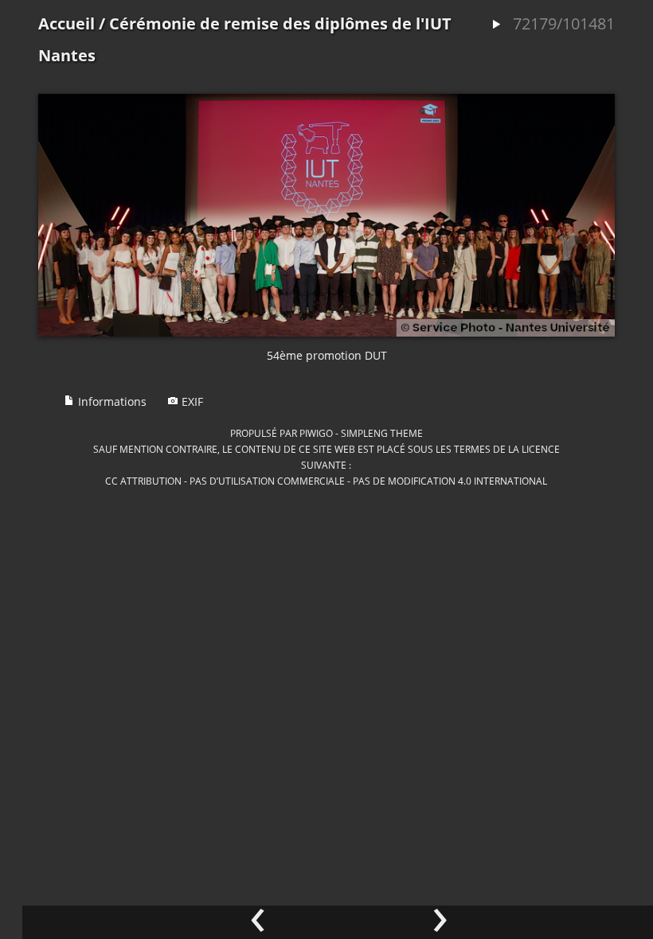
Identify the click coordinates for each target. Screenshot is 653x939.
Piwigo (316, 433)
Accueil (66, 23)
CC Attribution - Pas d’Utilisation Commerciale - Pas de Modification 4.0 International (326, 480)
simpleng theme (382, 433)
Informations (111, 401)
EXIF (190, 401)
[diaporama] (496, 25)
